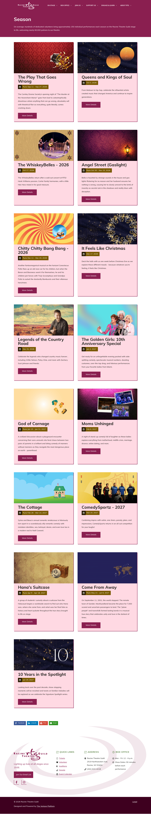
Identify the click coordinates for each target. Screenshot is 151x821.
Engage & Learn (108, 5)
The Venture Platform (46, 806)
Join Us (78, 5)
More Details (27, 116)
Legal (134, 802)
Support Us (91, 5)
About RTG (124, 5)
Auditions (63, 766)
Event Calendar (65, 774)
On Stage (51, 5)
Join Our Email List (23, 775)
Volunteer (63, 762)
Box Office (65, 5)
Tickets (62, 758)
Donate (62, 770)
